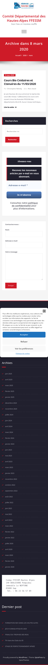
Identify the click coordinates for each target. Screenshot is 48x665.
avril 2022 (8, 520)
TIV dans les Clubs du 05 (14, 640)
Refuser (24, 341)
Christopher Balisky (14, 89)
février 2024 (9, 438)
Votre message (11, 252)
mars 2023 (9, 467)
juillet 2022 (9, 502)
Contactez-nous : (12, 224)
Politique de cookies (23, 353)
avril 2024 (8, 426)
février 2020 (9, 561)
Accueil (18, 55)
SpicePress (39, 657)
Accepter (24, 334)
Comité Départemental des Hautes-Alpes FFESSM (24, 18)
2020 (24, 55)
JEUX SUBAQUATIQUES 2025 (16, 629)
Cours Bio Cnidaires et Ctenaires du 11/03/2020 (20, 82)
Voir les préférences (24, 348)
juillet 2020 (9, 543)
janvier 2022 (9, 537)
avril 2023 (8, 461)
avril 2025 (8, 379)
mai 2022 (8, 514)
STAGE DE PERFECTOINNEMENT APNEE (20, 646)
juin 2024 (8, 420)
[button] (44, 311)
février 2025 (9, 391)
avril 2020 (8, 549)
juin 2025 (8, 374)
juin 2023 (8, 450)
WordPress (23, 657)
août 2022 (9, 496)
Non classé (32, 89)
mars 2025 (9, 385)
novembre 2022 (11, 479)
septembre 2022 (11, 491)
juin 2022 (8, 508)
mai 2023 (8, 455)
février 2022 (9, 532)
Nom (7, 230)
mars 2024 (9, 432)
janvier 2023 (9, 473)
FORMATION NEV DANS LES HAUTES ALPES (21, 623)
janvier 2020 (9, 567)
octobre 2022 (10, 485)
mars (31, 55)
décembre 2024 (11, 403)
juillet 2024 (9, 415)
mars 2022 (9, 526)
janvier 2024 (9, 444)
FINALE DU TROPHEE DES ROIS (17, 634)
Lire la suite (9, 107)
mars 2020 (9, 555)
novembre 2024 (11, 409)
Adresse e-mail (11, 241)
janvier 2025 (9, 397)
